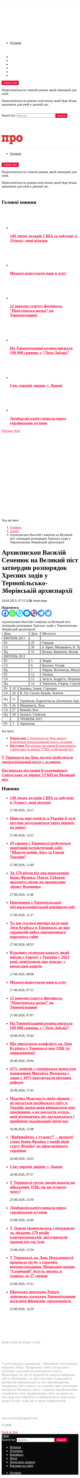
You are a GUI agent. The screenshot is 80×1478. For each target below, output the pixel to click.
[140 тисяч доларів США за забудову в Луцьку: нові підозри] (44, 219)
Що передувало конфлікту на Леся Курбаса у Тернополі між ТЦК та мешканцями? (41, 1048)
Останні (15, 43)
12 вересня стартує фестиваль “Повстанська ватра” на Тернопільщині (36, 310)
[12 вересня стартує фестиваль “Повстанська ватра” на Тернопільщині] (44, 290)
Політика (16, 60)
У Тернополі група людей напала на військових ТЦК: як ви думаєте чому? (42, 1187)
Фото (13, 68)
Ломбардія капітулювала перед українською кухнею (38, 420)
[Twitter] (48, 613)
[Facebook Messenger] (26, 613)
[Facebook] (5, 613)
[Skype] (19, 613)
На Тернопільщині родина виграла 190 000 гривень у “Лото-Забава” (41, 350)
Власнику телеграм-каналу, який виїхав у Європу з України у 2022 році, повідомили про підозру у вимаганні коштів (39, 959)
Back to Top (10, 1432)
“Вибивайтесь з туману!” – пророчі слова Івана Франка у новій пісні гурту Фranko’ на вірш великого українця (41, 1144)
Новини (15, 57)
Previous (7, 431)
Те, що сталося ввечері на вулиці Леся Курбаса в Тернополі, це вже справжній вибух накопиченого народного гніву (40, 930)
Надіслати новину (22, 71)
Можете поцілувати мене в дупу (38, 273)
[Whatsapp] (12, 613)
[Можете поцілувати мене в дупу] (44, 257)
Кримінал (16, 64)
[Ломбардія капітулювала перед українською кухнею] (44, 402)
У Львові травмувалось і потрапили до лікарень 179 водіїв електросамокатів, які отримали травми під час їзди (42, 1235)
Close (5, 1436)
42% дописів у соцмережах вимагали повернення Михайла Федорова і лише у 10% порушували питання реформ (43, 1075)
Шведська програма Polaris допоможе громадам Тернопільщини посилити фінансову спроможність (42, 1296)
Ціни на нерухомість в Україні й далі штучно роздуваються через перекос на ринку (42, 822)
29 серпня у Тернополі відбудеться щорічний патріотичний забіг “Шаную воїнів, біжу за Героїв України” (40, 850)
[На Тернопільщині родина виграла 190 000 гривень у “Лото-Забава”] (44, 331)
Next (17, 431)
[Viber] (34, 613)
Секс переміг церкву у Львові (36, 385)
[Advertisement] (40, 475)
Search (61, 115)
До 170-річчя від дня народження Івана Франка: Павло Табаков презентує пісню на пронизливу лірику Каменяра (39, 880)
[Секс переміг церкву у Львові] (44, 369)
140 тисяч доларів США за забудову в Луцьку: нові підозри (43, 238)
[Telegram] (41, 613)
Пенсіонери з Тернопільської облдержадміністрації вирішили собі (42, 904)
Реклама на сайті (21, 75)
